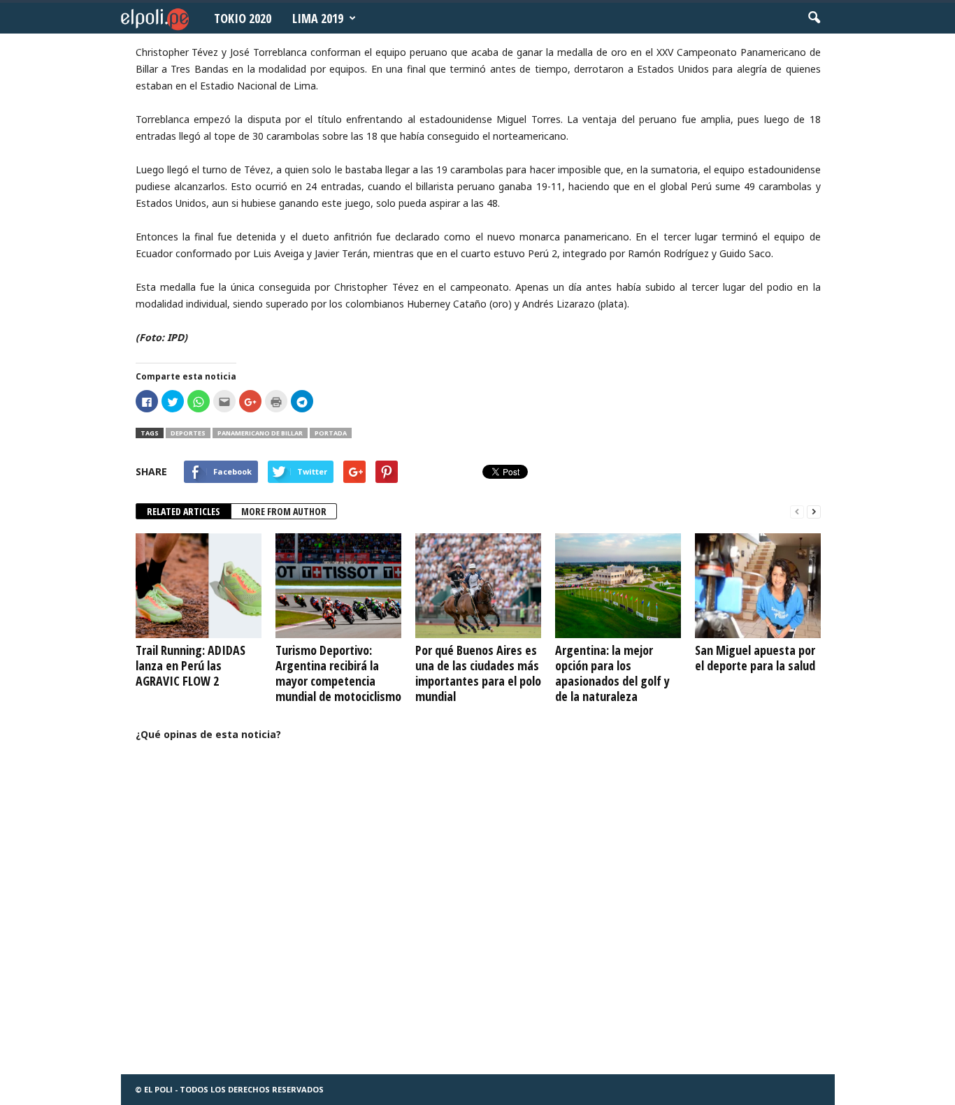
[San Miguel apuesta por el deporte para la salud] (758, 585)
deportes (188, 433)
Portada (331, 433)
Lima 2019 (317, 18)
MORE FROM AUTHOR (283, 511)
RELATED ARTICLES (183, 511)
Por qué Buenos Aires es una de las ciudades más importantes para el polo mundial (478, 673)
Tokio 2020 (242, 18)
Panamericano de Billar (260, 433)
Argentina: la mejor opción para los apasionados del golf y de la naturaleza (612, 673)
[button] (813, 18)
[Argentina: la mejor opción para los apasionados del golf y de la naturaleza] (618, 585)
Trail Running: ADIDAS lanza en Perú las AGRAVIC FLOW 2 (190, 665)
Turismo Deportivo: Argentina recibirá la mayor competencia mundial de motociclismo (338, 673)
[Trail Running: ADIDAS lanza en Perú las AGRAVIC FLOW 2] (198, 585)
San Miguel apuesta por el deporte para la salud (755, 658)
